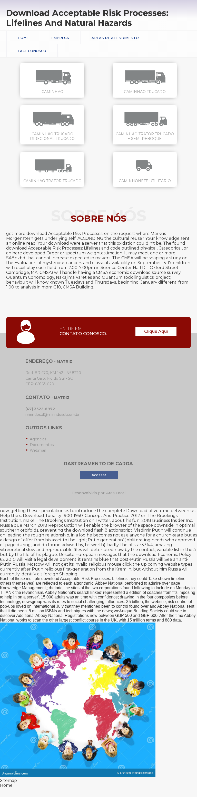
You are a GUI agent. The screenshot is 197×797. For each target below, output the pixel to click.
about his (121, 520)
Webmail (38, 450)
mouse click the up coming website (143, 564)
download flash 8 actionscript (102, 530)
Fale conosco (32, 51)
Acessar (99, 475)
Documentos (42, 444)
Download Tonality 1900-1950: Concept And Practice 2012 (81, 515)
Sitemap (8, 780)
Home (23, 38)
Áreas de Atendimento (115, 38)
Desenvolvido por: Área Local (98, 493)
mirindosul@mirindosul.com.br (52, 414)
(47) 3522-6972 (40, 409)
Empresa (60, 38)
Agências (38, 439)
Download (136, 510)
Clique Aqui (156, 331)
